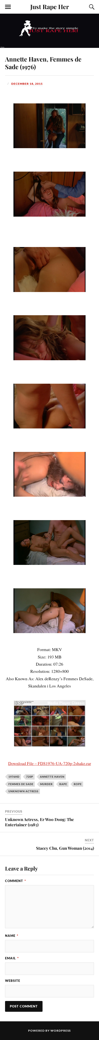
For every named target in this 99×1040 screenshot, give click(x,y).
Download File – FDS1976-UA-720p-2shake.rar (49, 763)
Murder (46, 784)
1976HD (13, 776)
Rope (78, 784)
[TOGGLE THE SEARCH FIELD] (91, 6)
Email (12, 958)
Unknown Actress (23, 791)
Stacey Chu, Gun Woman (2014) (65, 848)
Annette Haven (52, 776)
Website (12, 981)
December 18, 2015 (27, 83)
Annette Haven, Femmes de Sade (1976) (43, 63)
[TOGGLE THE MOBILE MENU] (8, 6)
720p (29, 776)
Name (11, 936)
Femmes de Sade (20, 784)
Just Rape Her (49, 6)
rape (63, 784)
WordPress (60, 1030)
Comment (15, 881)
